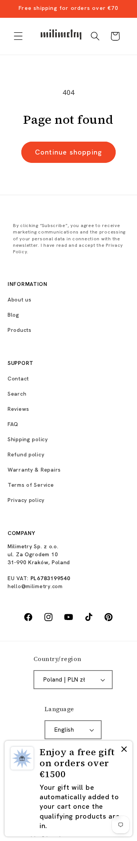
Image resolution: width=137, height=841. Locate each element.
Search (17, 393)
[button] (18, 36)
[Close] (124, 750)
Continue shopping (68, 152)
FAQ (13, 424)
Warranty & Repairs (34, 469)
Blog (13, 314)
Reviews (18, 409)
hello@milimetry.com (35, 586)
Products (20, 330)
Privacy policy (26, 500)
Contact (18, 378)
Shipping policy (28, 439)
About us (20, 299)
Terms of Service (31, 484)
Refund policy (26, 454)
